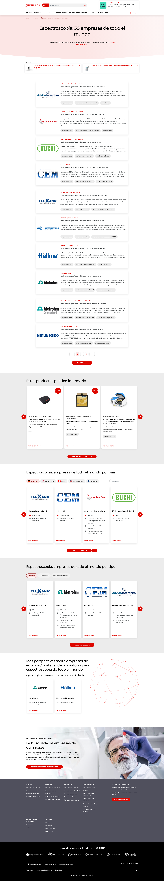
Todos (45, 5)
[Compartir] (130, 13)
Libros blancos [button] (61, 13)
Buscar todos (82, 363)
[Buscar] (85, 5)
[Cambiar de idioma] (135, 13)
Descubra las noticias (33, 788)
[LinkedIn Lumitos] (136, 870)
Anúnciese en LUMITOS (33, 864)
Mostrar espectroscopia (82, 457)
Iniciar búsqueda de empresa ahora (44, 767)
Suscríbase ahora (121, 799)
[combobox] (123, 481)
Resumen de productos (71, 800)
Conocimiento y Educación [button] (79, 13)
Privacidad (58, 870)
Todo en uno (49, 832)
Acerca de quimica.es (66, 864)
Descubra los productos (71, 788)
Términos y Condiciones (44, 870)
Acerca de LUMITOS (50, 864)
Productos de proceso (71, 794)
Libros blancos (50, 829)
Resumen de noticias (33, 796)
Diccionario (30, 825)
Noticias (48, 822)
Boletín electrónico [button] (100, 13)
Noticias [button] (28, 13)
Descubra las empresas (52, 788)
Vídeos (28, 828)
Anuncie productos (70, 797)
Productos (48, 826)
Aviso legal (29, 870)
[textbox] (124, 481)
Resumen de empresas (52, 799)
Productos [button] (48, 13)
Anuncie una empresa (52, 796)
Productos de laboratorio (72, 791)
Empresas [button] (37, 13)
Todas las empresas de (81, 551)
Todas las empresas (82, 645)
